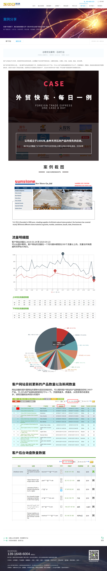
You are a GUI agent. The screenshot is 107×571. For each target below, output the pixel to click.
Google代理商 (56, 567)
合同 (77, 560)
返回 (102, 540)
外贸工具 (74, 5)
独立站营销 (41, 5)
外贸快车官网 (30, 567)
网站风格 (60, 560)
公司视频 (15, 560)
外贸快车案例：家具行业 (16, 540)
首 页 (34, 5)
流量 (37, 560)
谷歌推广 (57, 5)
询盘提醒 (46, 560)
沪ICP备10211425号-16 (37, 565)
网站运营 (66, 5)
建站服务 (48, 5)
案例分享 (18, 41)
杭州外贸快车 (65, 567)
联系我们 (100, 5)
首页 (98, 41)
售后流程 (72, 560)
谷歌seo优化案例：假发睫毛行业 (18, 538)
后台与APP (54, 560)
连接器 (24, 567)
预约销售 (102, 1)
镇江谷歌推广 (47, 567)
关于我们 (91, 5)
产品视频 (21, 560)
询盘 (41, 560)
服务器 (66, 560)
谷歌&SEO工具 (17, 567)
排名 (33, 560)
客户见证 (83, 5)
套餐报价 (28, 560)
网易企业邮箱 (39, 567)
